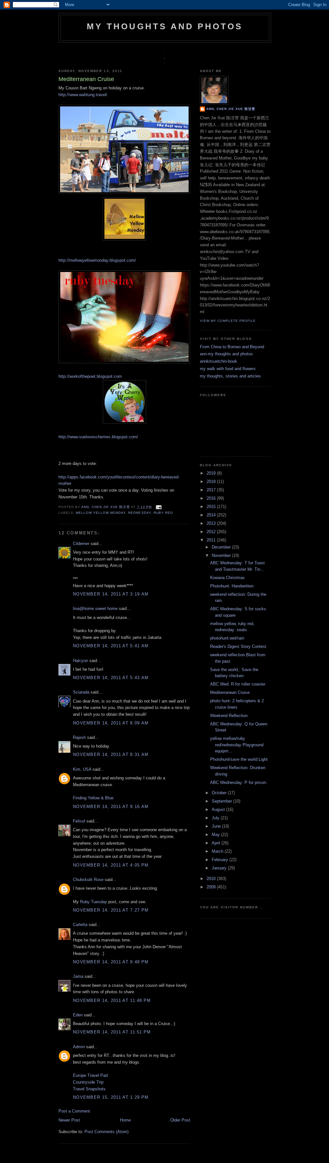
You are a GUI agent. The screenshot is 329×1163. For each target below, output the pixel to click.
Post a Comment (74, 1111)
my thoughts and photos (165, 26)
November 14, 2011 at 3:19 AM (110, 594)
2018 (212, 481)
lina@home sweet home (95, 608)
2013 (212, 523)
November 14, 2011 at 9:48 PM (110, 961)
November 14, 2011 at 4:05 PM (110, 865)
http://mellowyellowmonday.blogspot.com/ (97, 260)
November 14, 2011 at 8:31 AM (110, 754)
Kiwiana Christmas (227, 577)
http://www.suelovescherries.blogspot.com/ (98, 436)
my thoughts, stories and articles (230, 376)
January (220, 868)
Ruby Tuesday (93, 901)
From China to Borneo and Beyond (232, 346)
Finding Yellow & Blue (93, 797)
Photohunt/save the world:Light (239, 759)
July (216, 817)
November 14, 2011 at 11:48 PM (112, 1000)
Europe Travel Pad (90, 1075)
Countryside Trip (88, 1082)
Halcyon (80, 660)
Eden (78, 1015)
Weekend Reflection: (229, 715)
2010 (212, 878)
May (216, 834)
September (222, 801)
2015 (212, 506)
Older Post (180, 1120)
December (222, 547)
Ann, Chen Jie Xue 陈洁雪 (106, 507)
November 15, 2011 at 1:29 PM (110, 1097)
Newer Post (69, 1120)
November (222, 555)
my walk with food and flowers (228, 368)
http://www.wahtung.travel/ (82, 94)
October (220, 792)
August (219, 809)
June (217, 826)
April (216, 842)
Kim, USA (82, 769)
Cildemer (81, 543)
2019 (212, 473)
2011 (212, 540)
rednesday (139, 512)
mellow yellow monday (101, 512)
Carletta (80, 924)
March (218, 851)
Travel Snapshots (89, 1088)
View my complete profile (228, 321)
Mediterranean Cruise (230, 692)
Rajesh (79, 737)
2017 (212, 489)
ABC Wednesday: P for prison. (238, 782)
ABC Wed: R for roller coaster (237, 684)
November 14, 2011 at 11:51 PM (112, 1032)
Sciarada (81, 692)
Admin (79, 1046)
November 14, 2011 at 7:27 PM (110, 910)
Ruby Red (163, 512)
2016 (212, 498)
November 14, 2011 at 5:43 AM (110, 677)
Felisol (79, 821)
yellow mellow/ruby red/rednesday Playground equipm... (236, 744)
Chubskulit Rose (88, 879)
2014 (212, 515)
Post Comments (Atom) (106, 1131)
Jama (78, 976)
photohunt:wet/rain (227, 638)
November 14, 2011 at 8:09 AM (110, 723)
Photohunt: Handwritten (231, 586)
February (220, 859)
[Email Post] (158, 507)
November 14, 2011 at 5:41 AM (110, 645)
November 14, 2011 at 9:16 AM (110, 806)
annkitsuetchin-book (218, 361)
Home (125, 1120)
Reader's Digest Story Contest (238, 646)
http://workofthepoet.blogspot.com (90, 376)
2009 (212, 887)
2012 (212, 531)
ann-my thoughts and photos (226, 353)
